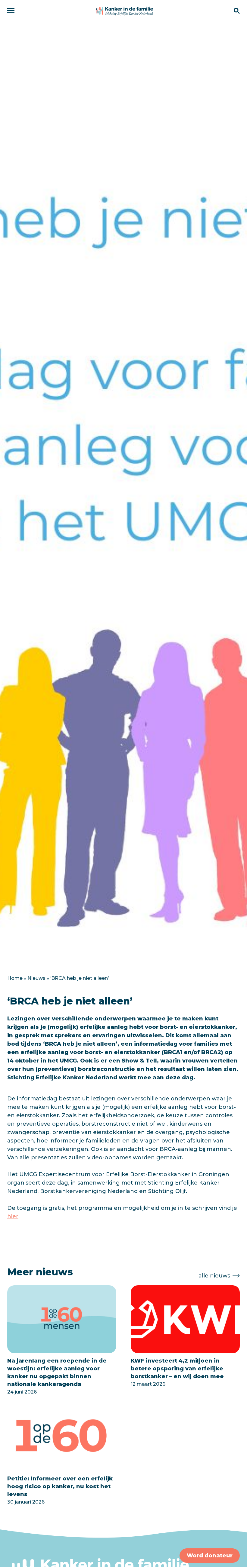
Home (15, 978)
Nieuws (36, 978)
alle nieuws (214, 1275)
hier (12, 1216)
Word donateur (210, 1555)
